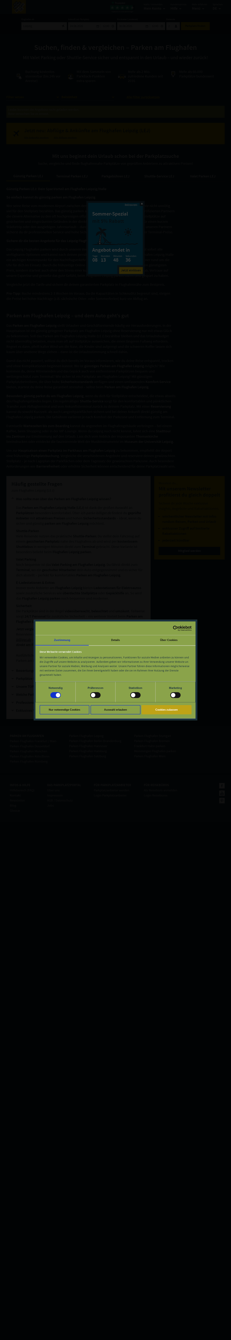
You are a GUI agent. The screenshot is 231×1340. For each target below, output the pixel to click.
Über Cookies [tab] (169, 640)
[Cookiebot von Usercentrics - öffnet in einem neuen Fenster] (176, 628)
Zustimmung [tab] (62, 640)
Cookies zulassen (166, 709)
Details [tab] (115, 640)
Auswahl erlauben (115, 709)
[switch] (95, 695)
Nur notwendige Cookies (64, 709)
